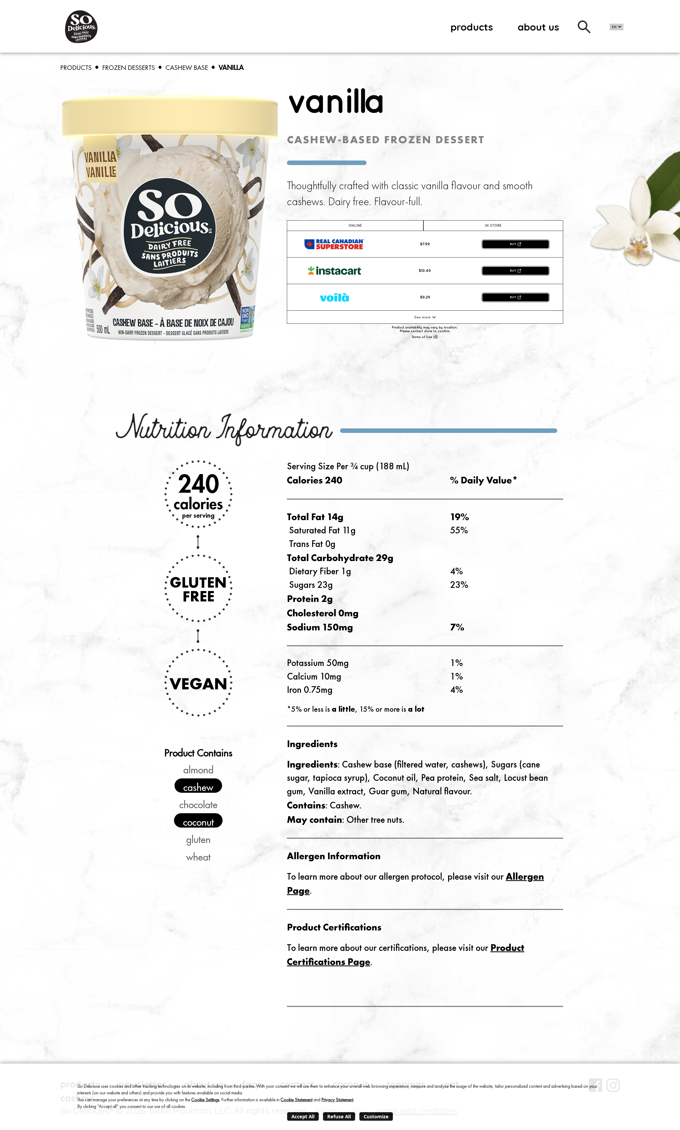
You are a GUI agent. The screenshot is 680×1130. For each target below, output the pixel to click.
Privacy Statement (337, 1100)
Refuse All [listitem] (339, 1116)
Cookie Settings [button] (205, 1100)
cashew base (186, 67)
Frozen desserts (128, 67)
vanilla (231, 67)
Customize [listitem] (376, 1116)
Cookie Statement (296, 1100)
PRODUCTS (76, 67)
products (471, 27)
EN (614, 27)
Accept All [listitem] (302, 1116)
